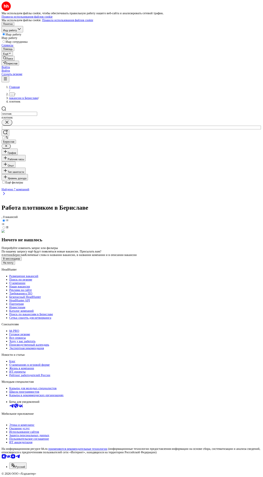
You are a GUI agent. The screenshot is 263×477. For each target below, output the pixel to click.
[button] (6, 67)
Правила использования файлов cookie (67, 20)
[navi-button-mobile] (5, 79)
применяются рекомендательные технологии (77, 448)
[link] (8, 58)
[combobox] (19, 114)
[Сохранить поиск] (5, 133)
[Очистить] (7, 122)
